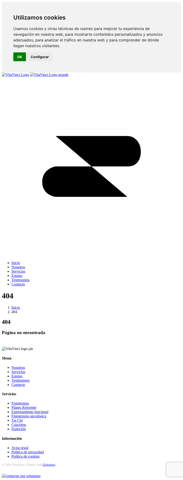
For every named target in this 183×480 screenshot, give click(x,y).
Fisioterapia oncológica (28, 416)
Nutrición (18, 429)
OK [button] (19, 57)
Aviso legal (19, 448)
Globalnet (48, 464)
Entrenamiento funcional (29, 412)
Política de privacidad (27, 452)
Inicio (15, 307)
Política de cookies (25, 456)
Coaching (18, 425)
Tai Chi (17, 420)
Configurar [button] (40, 57)
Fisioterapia (20, 403)
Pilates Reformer (23, 407)
